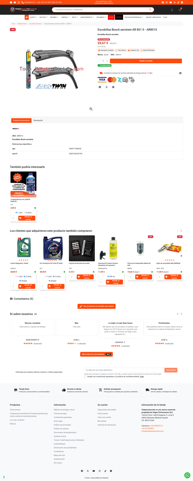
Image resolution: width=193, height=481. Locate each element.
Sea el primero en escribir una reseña (96, 306)
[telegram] (182, 2)
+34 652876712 (156, 426)
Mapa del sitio (59, 455)
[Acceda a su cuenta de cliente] (172, 10)
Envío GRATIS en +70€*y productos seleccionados (104, 2)
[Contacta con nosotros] (15, 2)
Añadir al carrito (146, 61)
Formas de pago (60, 413)
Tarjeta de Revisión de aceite (79, 263)
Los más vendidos (17, 420)
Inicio (13, 24)
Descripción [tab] (38, 120)
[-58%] (140, 248)
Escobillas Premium (35, 24)
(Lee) (142, 376)
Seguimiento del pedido (107, 410)
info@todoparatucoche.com (153, 431)
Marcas (13, 424)
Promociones (15, 410)
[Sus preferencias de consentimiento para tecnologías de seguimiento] (4, 477)
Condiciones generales (63, 417)
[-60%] (170, 248)
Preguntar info (133, 50)
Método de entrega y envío (64, 410)
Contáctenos (59, 451)
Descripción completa (105, 50)
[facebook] (163, 2)
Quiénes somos (60, 436)
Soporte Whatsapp (148, 50)
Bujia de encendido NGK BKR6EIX (168, 263)
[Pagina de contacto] (11, 2)
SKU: (113, 55)
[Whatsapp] (19, 2)
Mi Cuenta (58, 463)
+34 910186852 (148, 428)
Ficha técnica (120, 50)
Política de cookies (61, 429)
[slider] (26, 343)
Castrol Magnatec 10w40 (19, 263)
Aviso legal (58, 421)
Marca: (100, 55)
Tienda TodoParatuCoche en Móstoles (69, 440)
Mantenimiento (22, 24)
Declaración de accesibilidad (65, 448)
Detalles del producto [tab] (21, 120)
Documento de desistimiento (65, 432)
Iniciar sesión (103, 413)
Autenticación (59, 459)
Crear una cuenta (104, 417)
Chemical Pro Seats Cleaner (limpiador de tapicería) (108, 264)
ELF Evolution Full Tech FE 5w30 (51, 263)
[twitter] (175, 2)
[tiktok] (178, 2)
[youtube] (170, 2)
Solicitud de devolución (107, 425)
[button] (180, 10)
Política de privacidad (62, 425)
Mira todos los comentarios (96, 354)
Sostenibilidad (59, 444)
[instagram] (167, 2)
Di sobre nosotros (23, 314)
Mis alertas (102, 421)
